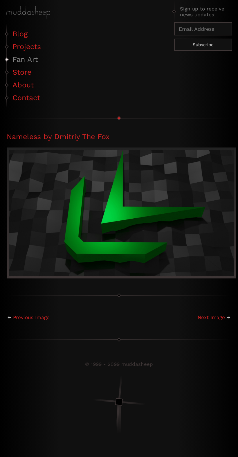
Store (21, 72)
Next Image (211, 317)
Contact (26, 97)
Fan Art (25, 59)
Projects (26, 46)
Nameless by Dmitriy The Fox (58, 136)
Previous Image (31, 317)
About (23, 85)
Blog (20, 34)
